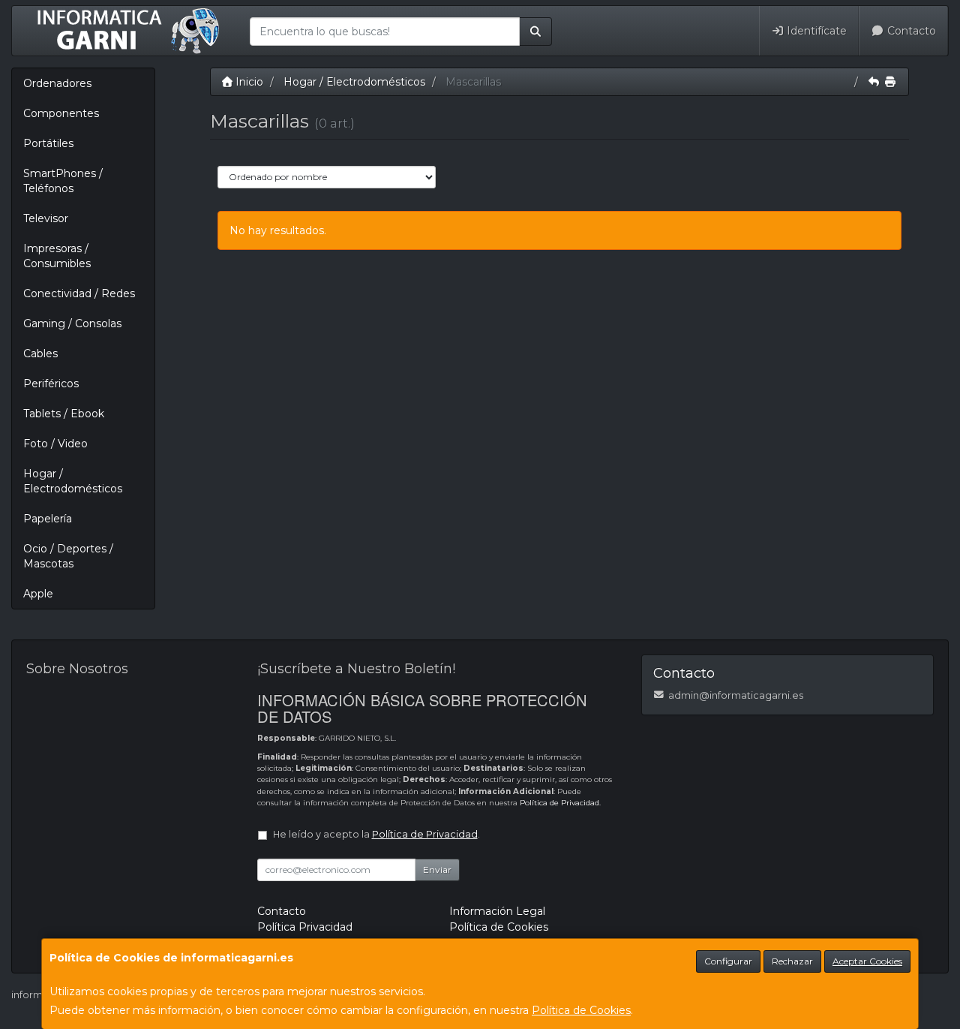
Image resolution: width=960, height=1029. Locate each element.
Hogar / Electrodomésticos (72, 481)
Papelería (47, 518)
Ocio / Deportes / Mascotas (68, 556)
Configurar (728, 961)
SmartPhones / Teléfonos (63, 181)
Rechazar (792, 961)
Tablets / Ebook (63, 413)
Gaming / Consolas (72, 323)
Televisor (45, 218)
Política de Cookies (581, 1010)
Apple (38, 593)
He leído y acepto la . (376, 834)
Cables (40, 353)
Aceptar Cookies (867, 961)
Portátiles (48, 143)
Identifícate (815, 31)
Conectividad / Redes (79, 293)
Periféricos (51, 383)
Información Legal (497, 911)
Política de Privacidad (559, 803)
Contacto (910, 31)
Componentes (61, 113)
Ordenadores (57, 83)
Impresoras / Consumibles (57, 256)
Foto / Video (55, 443)
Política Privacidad (304, 927)
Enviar (437, 869)
